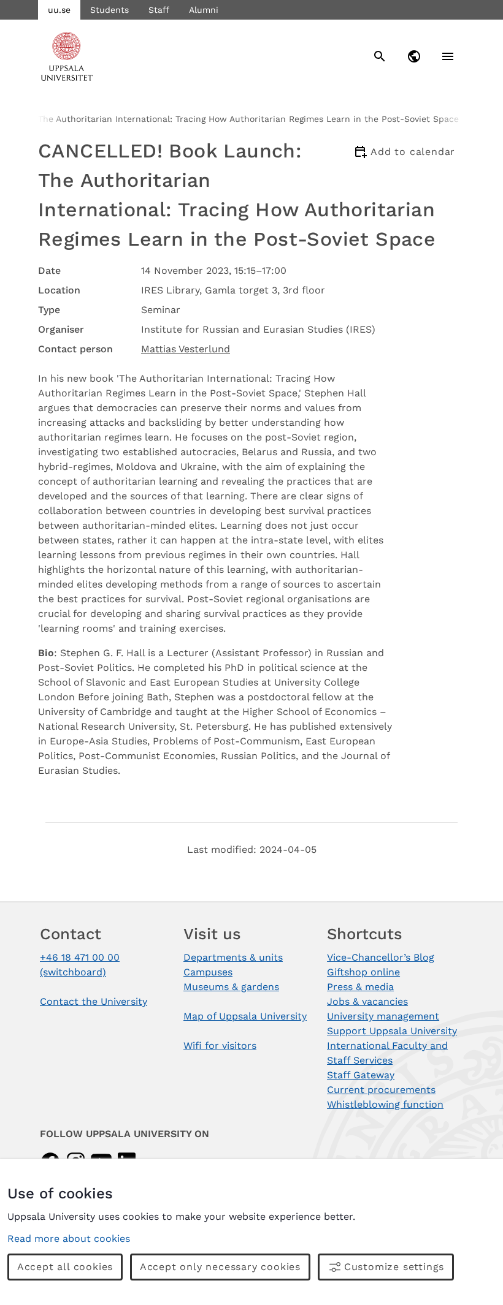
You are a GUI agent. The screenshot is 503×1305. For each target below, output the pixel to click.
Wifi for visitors (219, 1045)
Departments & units (233, 957)
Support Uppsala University (392, 1031)
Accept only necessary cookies (220, 1267)
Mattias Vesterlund (185, 349)
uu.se (59, 10)
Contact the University (93, 1001)
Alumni (203, 10)
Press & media (360, 987)
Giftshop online (363, 972)
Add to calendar (413, 151)
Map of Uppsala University (245, 1016)
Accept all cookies (65, 1267)
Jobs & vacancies (367, 1001)
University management (383, 1016)
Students (109, 10)
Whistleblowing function (385, 1104)
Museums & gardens (231, 987)
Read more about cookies (68, 1238)
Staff (158, 10)
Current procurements (381, 1089)
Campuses (207, 972)
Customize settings (394, 1267)
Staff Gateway (360, 1075)
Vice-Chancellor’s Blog (380, 957)
